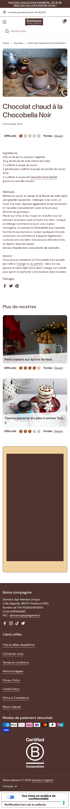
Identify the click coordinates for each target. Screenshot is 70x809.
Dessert (58, 136)
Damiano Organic (42, 780)
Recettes (18, 43)
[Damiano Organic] (34, 22)
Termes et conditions (16, 662)
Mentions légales (13, 671)
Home (6, 43)
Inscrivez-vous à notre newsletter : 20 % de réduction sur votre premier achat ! (35, 4)
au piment (37, 264)
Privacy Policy (11, 680)
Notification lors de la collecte (25, 804)
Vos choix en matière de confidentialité (39, 797)
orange (21, 264)
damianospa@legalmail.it (25, 615)
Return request (12, 707)
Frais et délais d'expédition (19, 645)
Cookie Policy (11, 689)
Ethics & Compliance (16, 698)
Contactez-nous (13, 654)
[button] (63, 22)
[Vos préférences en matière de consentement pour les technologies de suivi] (63, 802)
